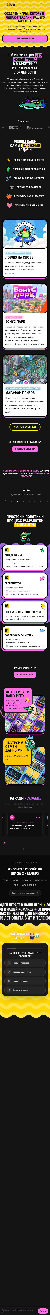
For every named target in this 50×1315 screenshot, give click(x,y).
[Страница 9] (46, 843)
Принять (43, 1311)
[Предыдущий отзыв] (5, 501)
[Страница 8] (40, 843)
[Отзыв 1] (11, 501)
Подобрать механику (25, 449)
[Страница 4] (16, 843)
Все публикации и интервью (23, 893)
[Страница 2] (4, 843)
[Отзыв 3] (23, 501)
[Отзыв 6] (41, 501)
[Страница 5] (22, 843)
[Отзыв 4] (29, 501)
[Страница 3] (10, 843)
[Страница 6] (28, 843)
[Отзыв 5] (35, 501)
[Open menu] (41, 4)
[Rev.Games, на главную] (11, 4)
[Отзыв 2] (17, 501)
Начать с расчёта (25, 675)
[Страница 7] (34, 843)
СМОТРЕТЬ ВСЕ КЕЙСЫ (25, 427)
